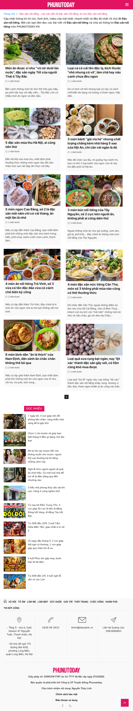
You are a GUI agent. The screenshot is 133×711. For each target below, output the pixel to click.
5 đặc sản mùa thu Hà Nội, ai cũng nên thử (30, 145)
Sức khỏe (56, 602)
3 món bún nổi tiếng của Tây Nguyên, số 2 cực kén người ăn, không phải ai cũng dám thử (91, 214)
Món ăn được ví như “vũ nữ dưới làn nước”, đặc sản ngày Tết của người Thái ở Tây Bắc (32, 72)
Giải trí (68, 602)
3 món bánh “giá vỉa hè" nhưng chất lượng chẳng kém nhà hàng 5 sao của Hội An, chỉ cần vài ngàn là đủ (94, 143)
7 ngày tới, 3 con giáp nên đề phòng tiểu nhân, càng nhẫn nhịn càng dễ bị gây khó (46, 419)
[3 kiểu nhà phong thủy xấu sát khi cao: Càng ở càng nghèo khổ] (15, 493)
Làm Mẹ (31, 602)
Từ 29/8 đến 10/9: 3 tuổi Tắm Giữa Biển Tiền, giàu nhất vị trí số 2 (46, 527)
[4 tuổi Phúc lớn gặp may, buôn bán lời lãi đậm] (15, 564)
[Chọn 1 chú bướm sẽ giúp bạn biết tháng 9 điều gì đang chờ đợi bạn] (15, 439)
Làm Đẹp (43, 602)
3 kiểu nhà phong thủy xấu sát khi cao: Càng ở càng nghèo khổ (46, 489)
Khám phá (111, 602)
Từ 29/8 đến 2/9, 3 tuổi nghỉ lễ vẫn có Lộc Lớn (44, 577)
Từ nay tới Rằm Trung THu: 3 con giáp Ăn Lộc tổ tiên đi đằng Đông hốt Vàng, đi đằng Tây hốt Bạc (45, 510)
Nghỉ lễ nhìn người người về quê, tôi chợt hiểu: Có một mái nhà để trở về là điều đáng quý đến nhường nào (46, 474)
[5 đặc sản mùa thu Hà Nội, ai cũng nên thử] (32, 123)
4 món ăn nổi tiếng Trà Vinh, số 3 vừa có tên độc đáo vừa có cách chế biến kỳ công (29, 288)
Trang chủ (9, 13)
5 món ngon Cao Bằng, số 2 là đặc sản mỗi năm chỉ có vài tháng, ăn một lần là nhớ (30, 213)
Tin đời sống (11, 608)
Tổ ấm (21, 602)
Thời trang (81, 602)
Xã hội (12, 602)
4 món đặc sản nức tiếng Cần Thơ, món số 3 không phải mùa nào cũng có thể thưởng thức (94, 289)
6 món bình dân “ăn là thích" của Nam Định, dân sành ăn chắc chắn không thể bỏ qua (30, 359)
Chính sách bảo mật (66, 694)
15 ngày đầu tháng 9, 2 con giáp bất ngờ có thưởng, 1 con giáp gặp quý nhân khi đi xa (45, 544)
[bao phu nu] (61, 5)
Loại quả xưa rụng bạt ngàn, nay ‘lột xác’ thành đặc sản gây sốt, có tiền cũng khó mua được (94, 363)
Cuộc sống (97, 602)
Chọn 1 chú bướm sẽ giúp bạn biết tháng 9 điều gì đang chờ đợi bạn (46, 437)
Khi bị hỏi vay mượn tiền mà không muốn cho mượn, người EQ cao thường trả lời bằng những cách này (44, 456)
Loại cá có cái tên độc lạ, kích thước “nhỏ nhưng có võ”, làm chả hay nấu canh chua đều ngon (94, 72)
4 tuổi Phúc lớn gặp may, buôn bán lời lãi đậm (44, 560)
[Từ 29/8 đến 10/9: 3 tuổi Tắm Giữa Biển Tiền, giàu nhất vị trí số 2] (15, 529)
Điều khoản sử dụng (66, 700)
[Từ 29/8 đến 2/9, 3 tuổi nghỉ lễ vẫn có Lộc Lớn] (15, 581)
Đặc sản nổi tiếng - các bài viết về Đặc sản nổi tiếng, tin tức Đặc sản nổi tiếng (63, 13)
